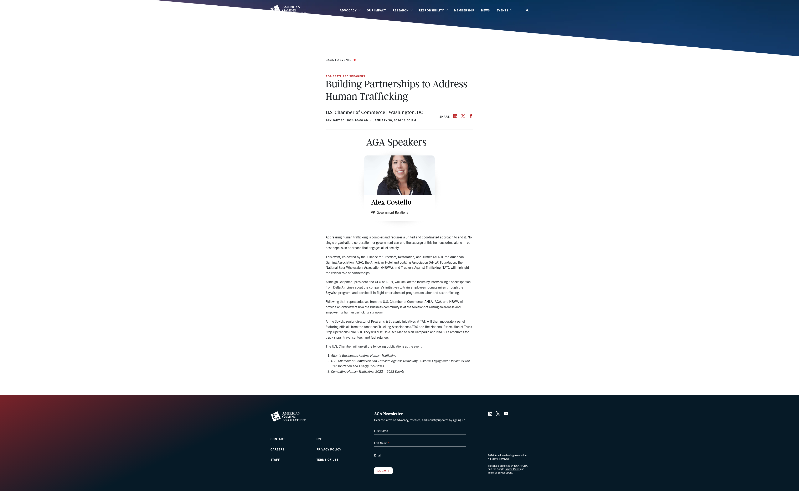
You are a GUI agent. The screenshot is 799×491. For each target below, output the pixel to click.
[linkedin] (455, 116)
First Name (382, 430)
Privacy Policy (328, 449)
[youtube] (506, 413)
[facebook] (471, 116)
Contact (277, 439)
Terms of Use (327, 459)
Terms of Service (496, 472)
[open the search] (527, 10)
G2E (319, 439)
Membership (464, 10)
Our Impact (376, 10)
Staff (275, 459)
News (485, 10)
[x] (463, 116)
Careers (277, 449)
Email (378, 455)
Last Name (381, 443)
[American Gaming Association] (288, 10)
